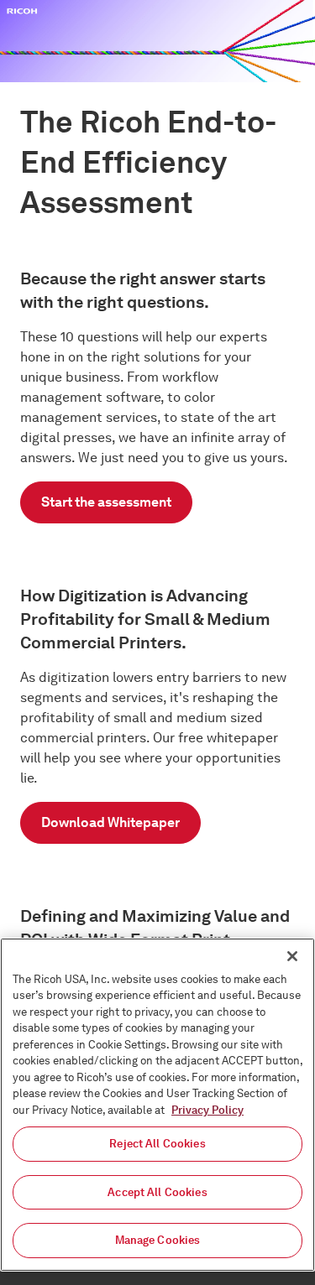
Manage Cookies (158, 1240)
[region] (157, 1105)
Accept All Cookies (157, 1192)
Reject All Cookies (157, 1143)
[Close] (292, 956)
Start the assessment (106, 502)
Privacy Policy (207, 1110)
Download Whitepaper (110, 822)
